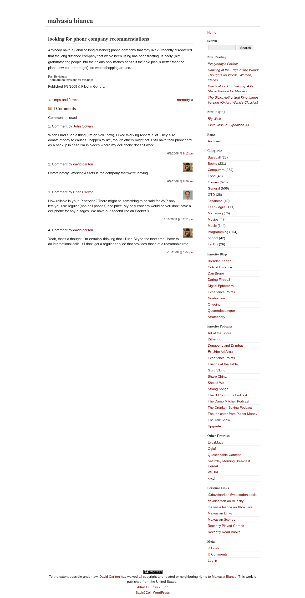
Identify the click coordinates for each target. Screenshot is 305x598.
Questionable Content (224, 455)
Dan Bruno (216, 273)
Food (212, 176)
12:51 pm (187, 219)
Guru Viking (216, 370)
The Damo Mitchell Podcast (228, 401)
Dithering (214, 339)
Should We (216, 383)
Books (212, 163)
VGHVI (213, 472)
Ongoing (214, 304)
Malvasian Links (220, 513)
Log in (212, 560)
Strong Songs (218, 389)
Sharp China (217, 376)
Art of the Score (219, 333)
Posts (214, 548)
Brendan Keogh (219, 261)
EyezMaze (216, 442)
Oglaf (212, 448)
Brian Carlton (83, 192)
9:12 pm (188, 153)
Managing (215, 213)
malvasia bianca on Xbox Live (230, 507)
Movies (213, 219)
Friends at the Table (223, 364)
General (99, 86)
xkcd (211, 478)
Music (212, 226)
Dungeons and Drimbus (226, 345)
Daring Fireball (219, 279)
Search (212, 40)
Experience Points (221, 292)
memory (183, 100)
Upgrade (214, 426)
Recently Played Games (226, 526)
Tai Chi (213, 244)
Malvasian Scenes (221, 519)
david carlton (83, 164)
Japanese (215, 201)
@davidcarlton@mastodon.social (232, 495)
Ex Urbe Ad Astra (220, 352)
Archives (214, 141)
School (213, 238)
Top (165, 587)
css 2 (157, 587)
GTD (211, 194)
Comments (219, 554)
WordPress (161, 592)
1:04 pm (188, 252)
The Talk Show (219, 420)
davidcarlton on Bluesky (226, 501)
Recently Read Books (224, 532)
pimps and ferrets (65, 100)
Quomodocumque (221, 310)
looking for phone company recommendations (98, 38)
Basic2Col (143, 592)
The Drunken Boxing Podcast (230, 407)
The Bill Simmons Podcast (227, 395)
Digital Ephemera (221, 286)
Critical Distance (220, 267)
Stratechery (216, 317)
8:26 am (188, 181)
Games (213, 182)
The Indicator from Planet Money (232, 414)
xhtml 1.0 (143, 587)
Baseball (214, 157)
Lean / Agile (216, 207)
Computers (216, 170)
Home (211, 32)
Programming (218, 232)
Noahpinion (216, 298)
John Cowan (83, 126)
